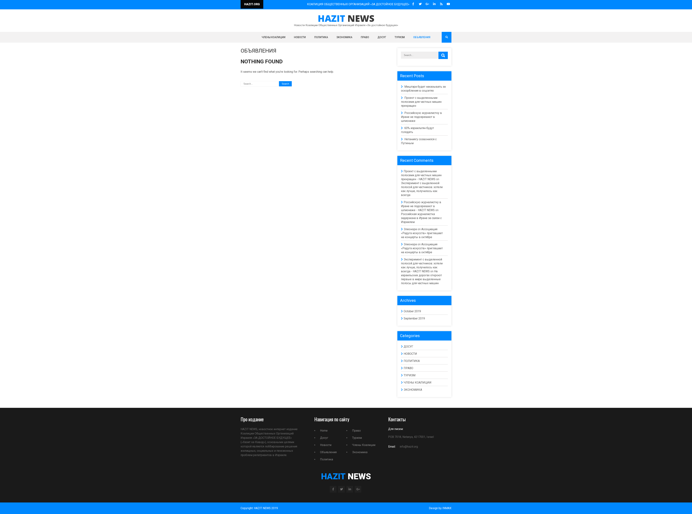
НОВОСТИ (300, 37)
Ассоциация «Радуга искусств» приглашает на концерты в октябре (422, 233)
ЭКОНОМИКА (344, 37)
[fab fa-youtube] (448, 4)
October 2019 (412, 311)
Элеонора (410, 229)
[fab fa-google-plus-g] (427, 4)
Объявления (328, 452)
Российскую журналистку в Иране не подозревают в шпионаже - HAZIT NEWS (421, 206)
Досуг (324, 437)
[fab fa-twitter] (420, 4)
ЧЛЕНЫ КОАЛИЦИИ (273, 37)
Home (324, 430)
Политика (326, 459)
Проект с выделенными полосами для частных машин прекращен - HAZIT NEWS (421, 175)
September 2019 (414, 318)
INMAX (446, 508)
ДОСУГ (382, 37)
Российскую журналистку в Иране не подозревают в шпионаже (421, 117)
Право (356, 430)
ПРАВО (365, 37)
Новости (325, 445)
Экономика (359, 452)
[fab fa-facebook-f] (413, 4)
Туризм (357, 437)
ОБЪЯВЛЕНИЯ (421, 37)
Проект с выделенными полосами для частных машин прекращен (421, 101)
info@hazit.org (408, 446)
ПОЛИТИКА (321, 37)
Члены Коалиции (363, 445)
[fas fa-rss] (441, 4)
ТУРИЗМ (400, 37)
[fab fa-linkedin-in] (434, 4)
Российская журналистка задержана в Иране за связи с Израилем (421, 218)
